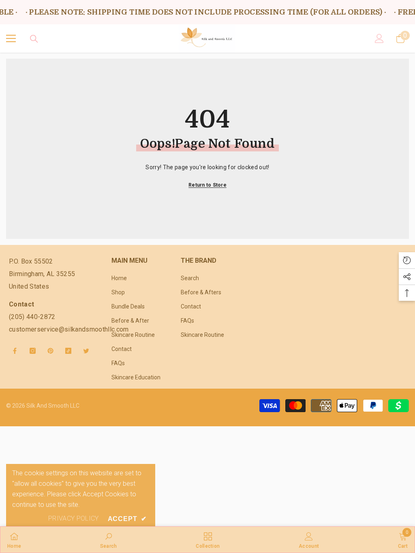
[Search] (34, 39)
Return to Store (207, 185)
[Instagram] (33, 351)
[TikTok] (68, 351)
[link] (108, 539)
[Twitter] (86, 351)
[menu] (11, 38)
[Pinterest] (50, 351)
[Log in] (379, 38)
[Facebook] (15, 351)
